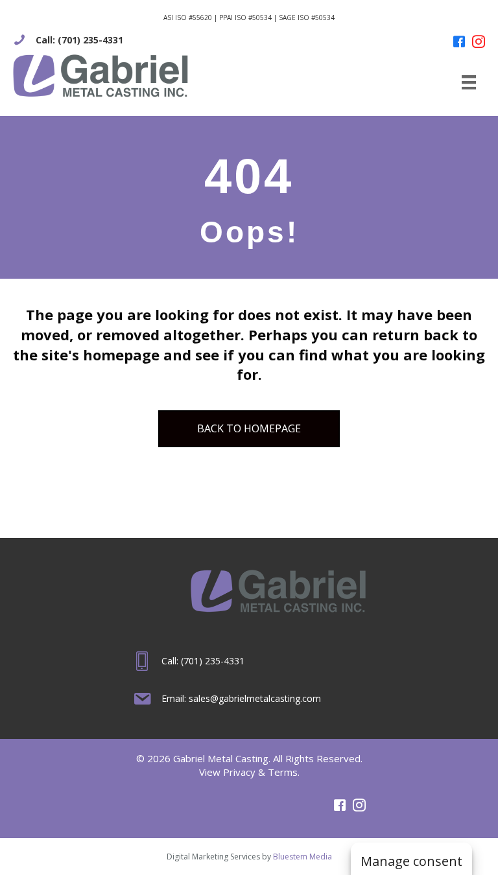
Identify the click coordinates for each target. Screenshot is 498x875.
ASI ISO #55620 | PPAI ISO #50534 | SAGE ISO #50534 (249, 17)
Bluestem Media (302, 856)
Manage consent (411, 861)
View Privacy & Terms (248, 771)
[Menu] (469, 82)
